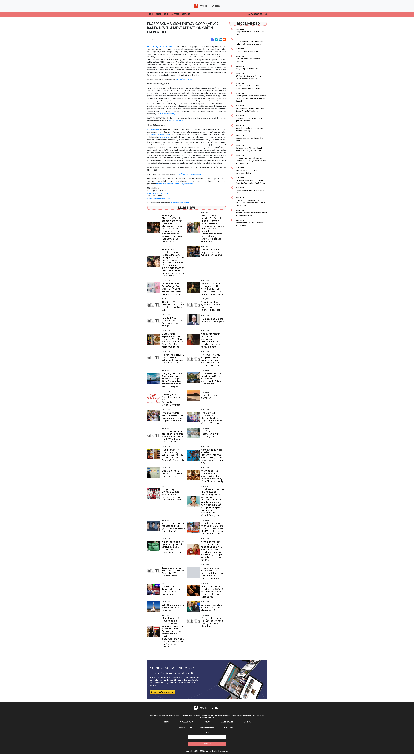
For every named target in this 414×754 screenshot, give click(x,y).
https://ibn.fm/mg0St (185, 79)
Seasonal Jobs (207, 727)
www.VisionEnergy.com (169, 114)
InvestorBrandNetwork (160, 134)
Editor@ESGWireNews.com (158, 198)
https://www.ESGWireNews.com (189, 174)
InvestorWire (163, 137)
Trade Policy (228, 727)
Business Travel (186, 727)
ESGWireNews (153, 129)
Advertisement (227, 722)
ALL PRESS (175, 14)
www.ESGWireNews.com (157, 193)
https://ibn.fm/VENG (177, 121)
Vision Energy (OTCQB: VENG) (160, 46)
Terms (166, 722)
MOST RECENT (162, 14)
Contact (248, 722)
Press (207, 722)
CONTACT (185, 14)
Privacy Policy (186, 722)
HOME (151, 14)
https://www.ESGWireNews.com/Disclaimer (174, 183)
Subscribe (207, 743)
